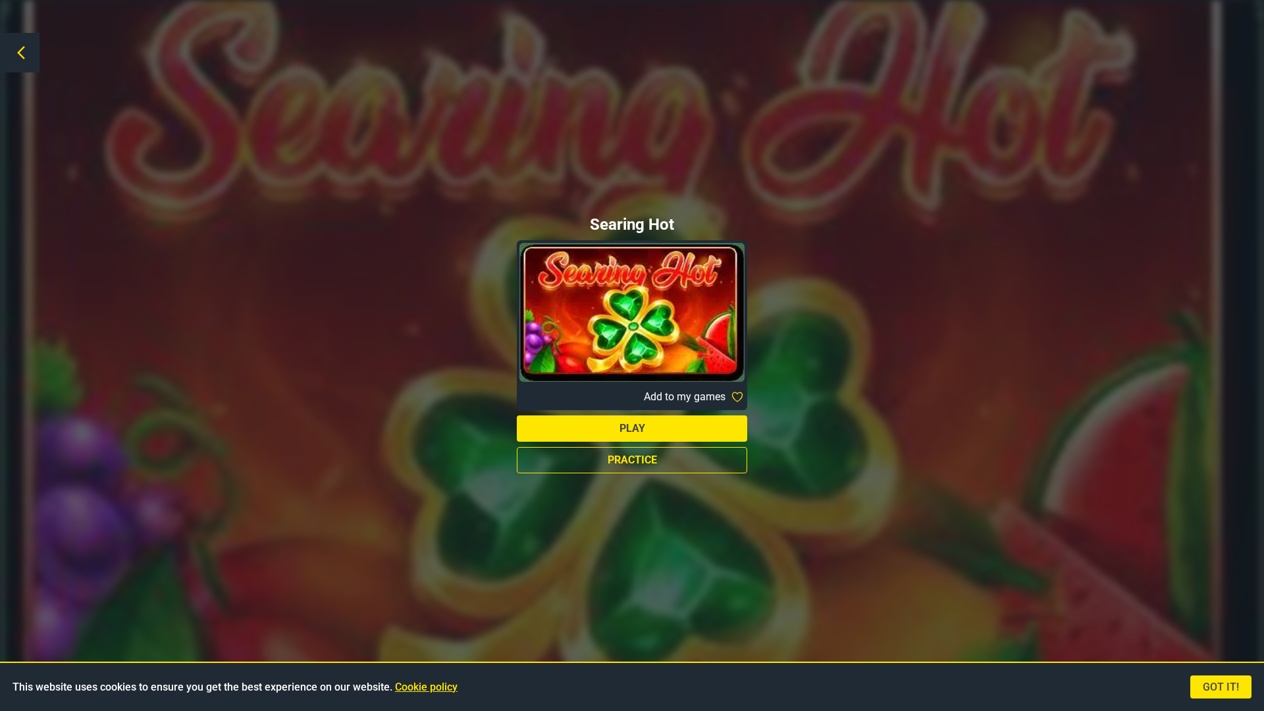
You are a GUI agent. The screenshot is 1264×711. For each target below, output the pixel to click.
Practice (632, 460)
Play (632, 428)
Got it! (1221, 687)
